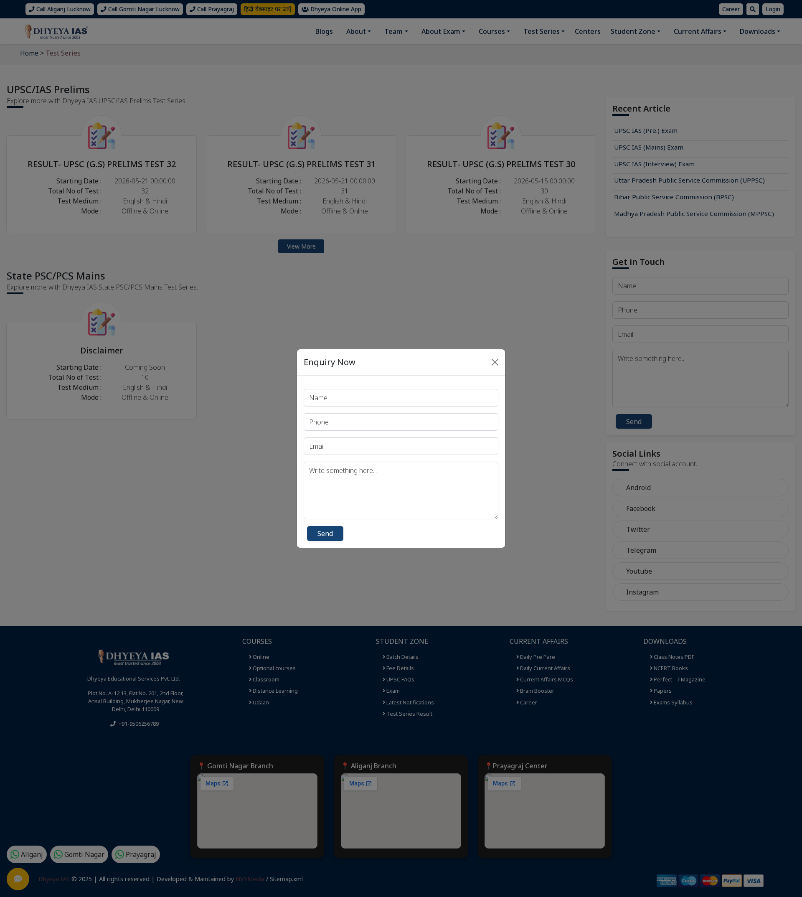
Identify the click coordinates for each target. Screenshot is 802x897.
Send (325, 533)
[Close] (495, 362)
